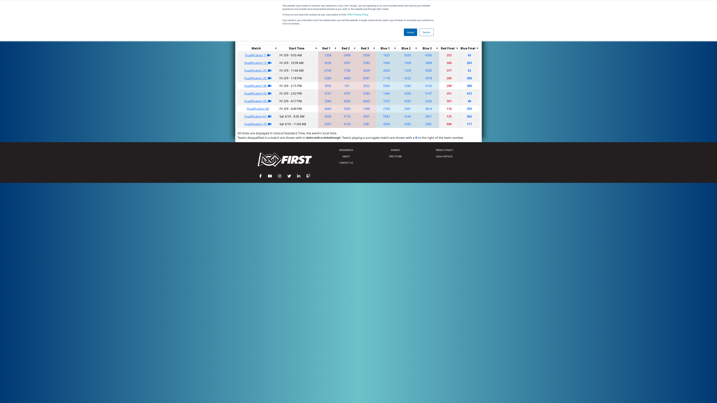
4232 (407, 78)
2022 (366, 86)
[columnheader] (258, 48)
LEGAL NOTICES (444, 156)
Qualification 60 (258, 109)
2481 (366, 124)
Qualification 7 (256, 55)
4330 (386, 70)
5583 (407, 55)
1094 (386, 63)
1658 (407, 63)
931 (347, 86)
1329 (407, 70)
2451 (428, 116)
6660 (366, 101)
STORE (395, 156)
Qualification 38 (256, 86)
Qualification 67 (256, 116)
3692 (328, 86)
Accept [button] (410, 32)
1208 (328, 55)
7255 (386, 101)
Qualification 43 (256, 93)
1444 (386, 93)
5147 (428, 93)
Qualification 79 (256, 124)
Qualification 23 (256, 70)
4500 (386, 124)
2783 (386, 109)
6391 (366, 78)
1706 (347, 70)
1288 (366, 109)
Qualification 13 (256, 63)
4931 (366, 116)
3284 (407, 86)
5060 (347, 101)
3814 (428, 109)
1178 (386, 78)
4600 (347, 78)
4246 (407, 116)
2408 (347, 55)
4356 (428, 55)
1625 (386, 55)
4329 (366, 70)
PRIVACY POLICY (444, 150)
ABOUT (346, 156)
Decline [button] (426, 32)
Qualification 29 (256, 78)
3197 (328, 93)
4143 (428, 86)
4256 (328, 63)
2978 (428, 78)
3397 (347, 63)
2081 (407, 109)
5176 (347, 116)
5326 (428, 101)
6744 (328, 70)
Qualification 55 (256, 101)
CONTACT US (346, 162)
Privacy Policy (357, 14)
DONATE (395, 150)
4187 (347, 93)
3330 (366, 55)
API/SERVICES (346, 150)
